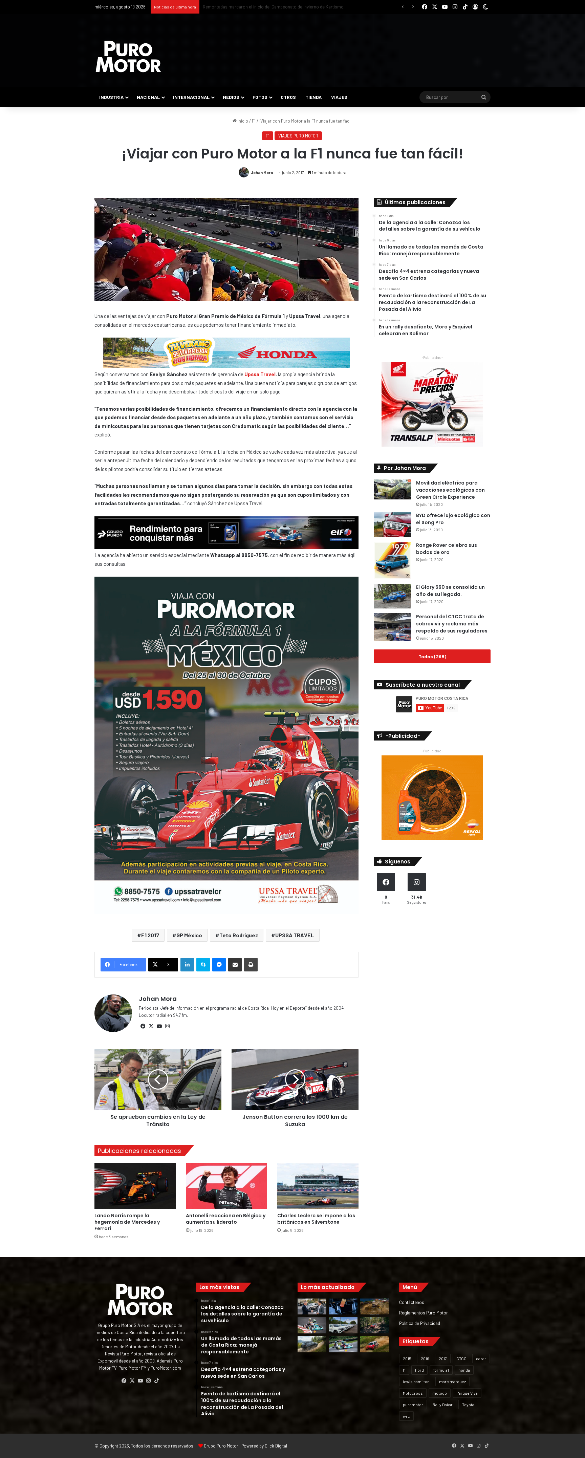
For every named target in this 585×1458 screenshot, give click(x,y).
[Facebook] (143, 1026)
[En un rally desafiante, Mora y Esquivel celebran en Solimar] (374, 1325)
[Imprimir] (251, 964)
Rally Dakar (443, 1404)
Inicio (242, 121)
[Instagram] (167, 1026)
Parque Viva (467, 1393)
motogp (439, 1393)
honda (464, 1370)
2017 (443, 1358)
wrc (406, 1416)
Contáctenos (411, 1302)
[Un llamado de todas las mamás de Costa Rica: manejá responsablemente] (343, 1307)
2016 (425, 1358)
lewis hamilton (416, 1381)
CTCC (461, 1358)
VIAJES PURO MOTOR (298, 135)
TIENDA (313, 97)
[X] (151, 1026)
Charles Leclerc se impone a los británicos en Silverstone (316, 1218)
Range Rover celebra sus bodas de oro (446, 549)
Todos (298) (432, 656)
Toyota (468, 1404)
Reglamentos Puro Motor (423, 1312)
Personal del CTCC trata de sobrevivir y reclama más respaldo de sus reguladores (452, 623)
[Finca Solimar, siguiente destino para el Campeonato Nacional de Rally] (374, 1344)
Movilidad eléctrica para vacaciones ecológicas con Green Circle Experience (450, 489)
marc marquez (452, 1381)
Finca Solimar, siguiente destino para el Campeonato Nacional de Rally (271, 6)
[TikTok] (156, 1381)
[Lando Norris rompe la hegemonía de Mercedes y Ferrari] (135, 1186)
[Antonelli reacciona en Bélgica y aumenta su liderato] (226, 1186)
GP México (189, 935)
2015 (407, 1358)
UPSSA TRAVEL (294, 935)
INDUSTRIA (111, 97)
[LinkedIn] (187, 964)
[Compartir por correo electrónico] (235, 964)
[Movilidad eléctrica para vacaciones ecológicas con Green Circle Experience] (392, 489)
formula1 (441, 1370)
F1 (254, 121)
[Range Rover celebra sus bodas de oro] (392, 560)
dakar (481, 1358)
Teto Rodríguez (238, 935)
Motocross (413, 1393)
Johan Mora (262, 172)
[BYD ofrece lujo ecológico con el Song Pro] (392, 524)
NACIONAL (148, 97)
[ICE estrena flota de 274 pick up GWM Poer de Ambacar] (343, 1325)
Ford (419, 1370)
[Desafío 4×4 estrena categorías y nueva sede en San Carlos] (374, 1307)
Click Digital (276, 1446)
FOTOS (260, 97)
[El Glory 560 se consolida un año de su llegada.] (392, 596)
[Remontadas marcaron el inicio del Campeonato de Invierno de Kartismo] (343, 1344)
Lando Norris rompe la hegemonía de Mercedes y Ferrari (127, 1222)
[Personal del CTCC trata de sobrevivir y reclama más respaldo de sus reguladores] (392, 627)
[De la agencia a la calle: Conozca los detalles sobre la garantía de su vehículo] (312, 1307)
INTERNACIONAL (191, 97)
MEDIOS (231, 97)
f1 (404, 1370)
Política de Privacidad (419, 1323)
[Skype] (203, 964)
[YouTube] (159, 1026)
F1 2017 (150, 935)
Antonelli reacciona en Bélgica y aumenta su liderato (225, 1218)
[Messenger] (219, 964)
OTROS (288, 97)
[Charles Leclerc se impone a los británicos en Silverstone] (318, 1186)
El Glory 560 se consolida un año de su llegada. (450, 591)
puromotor (413, 1404)
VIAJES (339, 97)
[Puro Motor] (128, 56)
